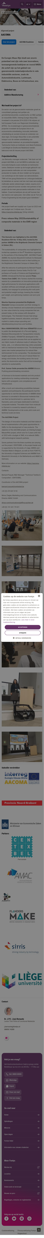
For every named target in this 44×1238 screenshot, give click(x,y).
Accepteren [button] (22, 627)
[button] (22, 638)
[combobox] (39, 596)
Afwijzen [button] (22, 633)
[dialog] (22, 617)
